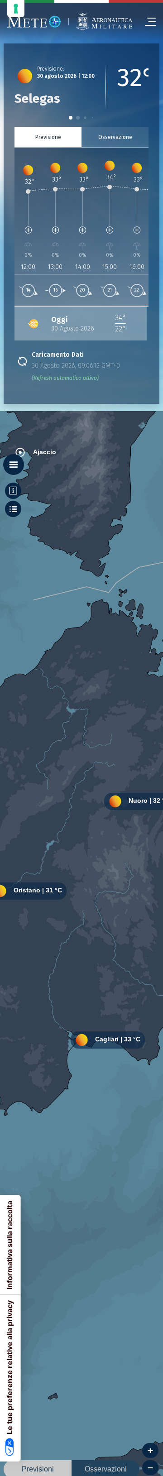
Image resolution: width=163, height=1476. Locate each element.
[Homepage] (34, 21)
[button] (70, 118)
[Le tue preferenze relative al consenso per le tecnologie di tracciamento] (15, 8)
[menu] (147, 22)
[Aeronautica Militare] (104, 21)
